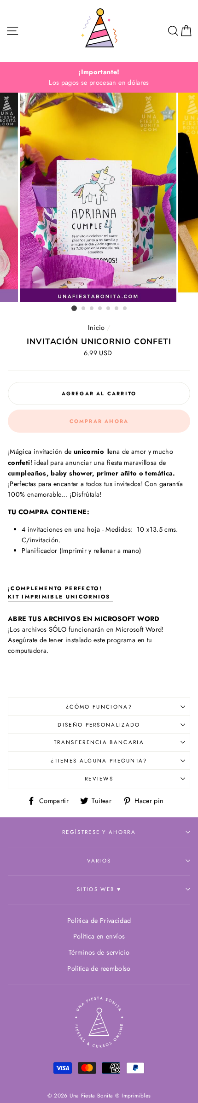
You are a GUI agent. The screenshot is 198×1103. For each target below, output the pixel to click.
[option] (99, 77)
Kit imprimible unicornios (60, 596)
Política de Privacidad (99, 920)
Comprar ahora (99, 421)
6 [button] (117, 308)
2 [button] (84, 308)
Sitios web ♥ (99, 889)
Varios (99, 860)
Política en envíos (99, 936)
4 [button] (100, 308)
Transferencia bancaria (99, 742)
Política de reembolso (99, 968)
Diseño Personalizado (99, 724)
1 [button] (74, 308)
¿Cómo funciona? (99, 706)
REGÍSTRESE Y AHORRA (99, 832)
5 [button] (108, 308)
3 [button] (92, 308)
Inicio (96, 327)
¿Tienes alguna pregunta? (99, 760)
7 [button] (125, 308)
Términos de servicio (99, 952)
